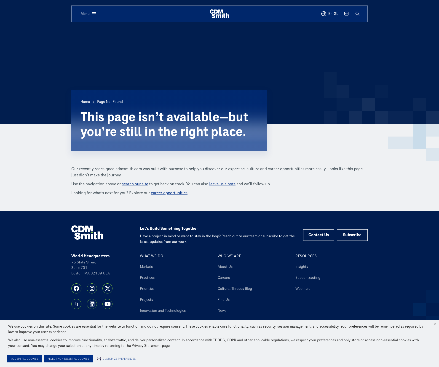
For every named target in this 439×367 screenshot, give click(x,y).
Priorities (147, 288)
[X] (107, 288)
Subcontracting (307, 277)
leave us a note (222, 184)
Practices (147, 277)
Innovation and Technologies (163, 310)
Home (85, 101)
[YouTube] (107, 304)
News (222, 310)
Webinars (302, 288)
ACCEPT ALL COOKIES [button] (24, 359)
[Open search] (357, 13)
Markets (146, 266)
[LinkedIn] (92, 304)
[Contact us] (346, 13)
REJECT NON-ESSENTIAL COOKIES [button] (68, 359)
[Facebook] (76, 288)
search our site (135, 184)
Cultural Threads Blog (235, 288)
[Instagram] (92, 288)
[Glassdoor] (76, 304)
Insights (301, 266)
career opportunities (169, 193)
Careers (224, 277)
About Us (225, 266)
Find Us (224, 299)
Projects (146, 299)
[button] (435, 324)
